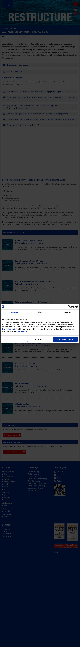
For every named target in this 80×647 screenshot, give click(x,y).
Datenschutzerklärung (10, 329)
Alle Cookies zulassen (65, 339)
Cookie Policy (22, 331)
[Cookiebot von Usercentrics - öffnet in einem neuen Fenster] (69, 306)
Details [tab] (40, 312)
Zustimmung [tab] (14, 312)
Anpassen (38, 339)
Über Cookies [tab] (66, 312)
